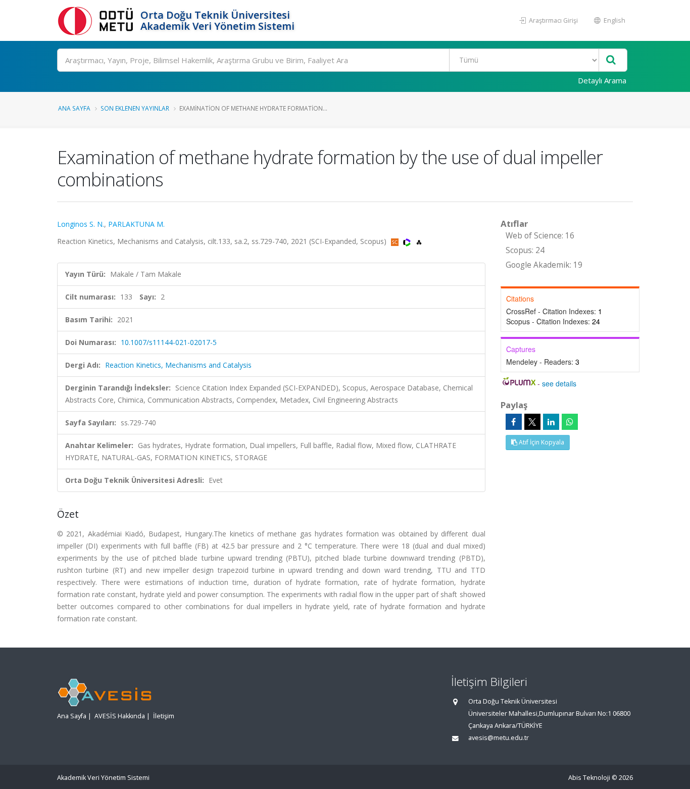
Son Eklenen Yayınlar (135, 108)
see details (559, 383)
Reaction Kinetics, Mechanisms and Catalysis (178, 365)
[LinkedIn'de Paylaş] (551, 422)
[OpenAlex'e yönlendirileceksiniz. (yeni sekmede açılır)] (419, 241)
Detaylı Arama (602, 80)
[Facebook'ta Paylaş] (514, 422)
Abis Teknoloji (589, 777)
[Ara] (611, 60)
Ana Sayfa (74, 108)
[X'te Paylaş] (532, 422)
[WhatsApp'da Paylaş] (570, 422)
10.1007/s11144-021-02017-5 (169, 342)
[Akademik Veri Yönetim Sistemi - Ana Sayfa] (97, 20)
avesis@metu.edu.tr (498, 737)
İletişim (163, 716)
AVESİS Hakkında (119, 716)
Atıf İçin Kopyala (540, 442)
